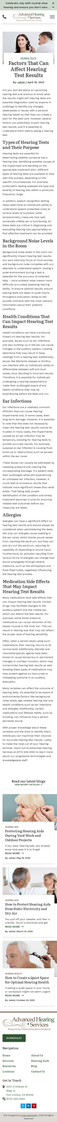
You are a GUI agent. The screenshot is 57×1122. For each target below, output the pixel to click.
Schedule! (14, 1038)
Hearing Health (13, 973)
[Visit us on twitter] (23, 1106)
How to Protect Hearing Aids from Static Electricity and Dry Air (28, 908)
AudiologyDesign (29, 1115)
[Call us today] (4, 17)
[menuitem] (14, 1055)
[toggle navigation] (52, 16)
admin (21, 82)
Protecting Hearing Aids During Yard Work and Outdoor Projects (24, 835)
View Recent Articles (27, 784)
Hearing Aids (12, 827)
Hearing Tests (28, 58)
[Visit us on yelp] (34, 1106)
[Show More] (53, 7)
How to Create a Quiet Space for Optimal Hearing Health (27, 979)
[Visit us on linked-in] (28, 1106)
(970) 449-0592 (15, 1098)
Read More (12, 853)
